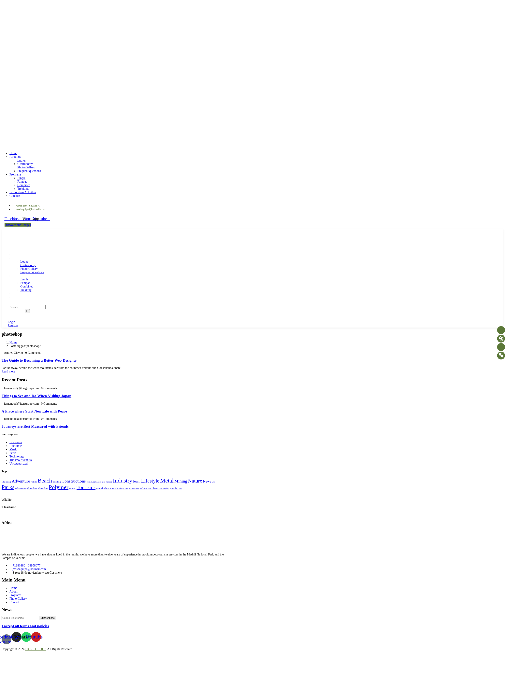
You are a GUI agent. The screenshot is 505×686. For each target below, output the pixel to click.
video (125, 488)
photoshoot (32, 488)
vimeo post (134, 488)
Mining (180, 481)
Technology (16, 456)
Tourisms (86, 487)
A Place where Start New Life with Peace (34, 411)
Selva (12, 453)
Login (11, 322)
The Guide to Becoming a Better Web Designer (39, 360)
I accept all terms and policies (25, 626)
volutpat (144, 488)
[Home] (28, 247)
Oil (213, 482)
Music (13, 449)
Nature (195, 481)
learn (136, 481)
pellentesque (20, 488)
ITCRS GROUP (35, 649)
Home (13, 342)
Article (34, 482)
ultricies (119, 488)
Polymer (58, 487)
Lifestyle (150, 481)
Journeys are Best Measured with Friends (35, 426)
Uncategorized (18, 463)
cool (89, 482)
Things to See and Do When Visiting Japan (36, 396)
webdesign (164, 488)
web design (153, 488)
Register (12, 325)
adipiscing (6, 482)
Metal (167, 480)
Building (57, 482)
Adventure (21, 481)
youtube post (176, 488)
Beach (45, 480)
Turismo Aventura (20, 460)
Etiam (94, 482)
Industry (122, 480)
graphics (101, 482)
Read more (8, 371)
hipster (109, 482)
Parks (8, 487)
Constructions (74, 481)
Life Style (15, 445)
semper (72, 488)
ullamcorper (109, 488)
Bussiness (15, 442)
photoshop (43, 488)
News (207, 481)
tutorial (99, 488)
